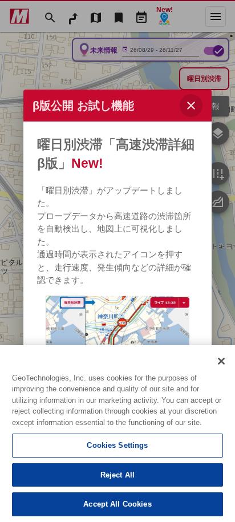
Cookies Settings (117, 445)
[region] (117, 433)
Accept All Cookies (117, 504)
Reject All (117, 475)
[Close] (221, 361)
